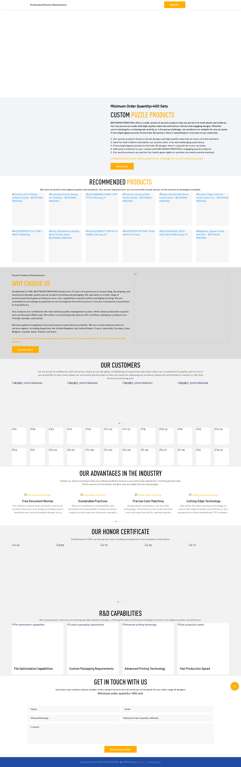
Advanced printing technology (145, 668)
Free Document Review (37, 501)
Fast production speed (195, 668)
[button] (117, 423)
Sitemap (140, 762)
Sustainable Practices (93, 501)
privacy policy (154, 762)
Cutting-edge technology (203, 501)
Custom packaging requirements (91, 668)
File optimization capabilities (33, 668)
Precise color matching (148, 501)
